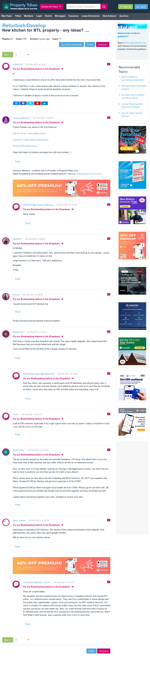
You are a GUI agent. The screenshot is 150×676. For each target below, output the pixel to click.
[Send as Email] (16, 103)
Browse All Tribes (50, 6)
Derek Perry (19, 449)
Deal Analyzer (109, 15)
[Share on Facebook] (23, 103)
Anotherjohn (29, 582)
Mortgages (60, 15)
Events (48, 15)
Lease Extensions (91, 15)
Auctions (123, 15)
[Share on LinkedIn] (44, 103)
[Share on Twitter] (30, 103)
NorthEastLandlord (32, 373)
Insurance (74, 15)
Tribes (18, 15)
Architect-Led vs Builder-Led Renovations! (133, 96)
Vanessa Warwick (21, 117)
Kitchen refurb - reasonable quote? (29, 133)
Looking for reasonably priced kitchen (30, 139)
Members (28, 15)
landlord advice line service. (89, 173)
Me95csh (17, 238)
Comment (102, 44)
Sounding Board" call (136, 42)
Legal (39, 15)
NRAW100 (18, 64)
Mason (16, 294)
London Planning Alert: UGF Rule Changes (132, 105)
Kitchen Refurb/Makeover (25, 145)
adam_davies (19, 520)
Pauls (16, 414)
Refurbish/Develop (24, 25)
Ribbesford (18, 331)
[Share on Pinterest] (37, 103)
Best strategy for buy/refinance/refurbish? (133, 78)
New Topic (6, 15)
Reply (18, 161)
